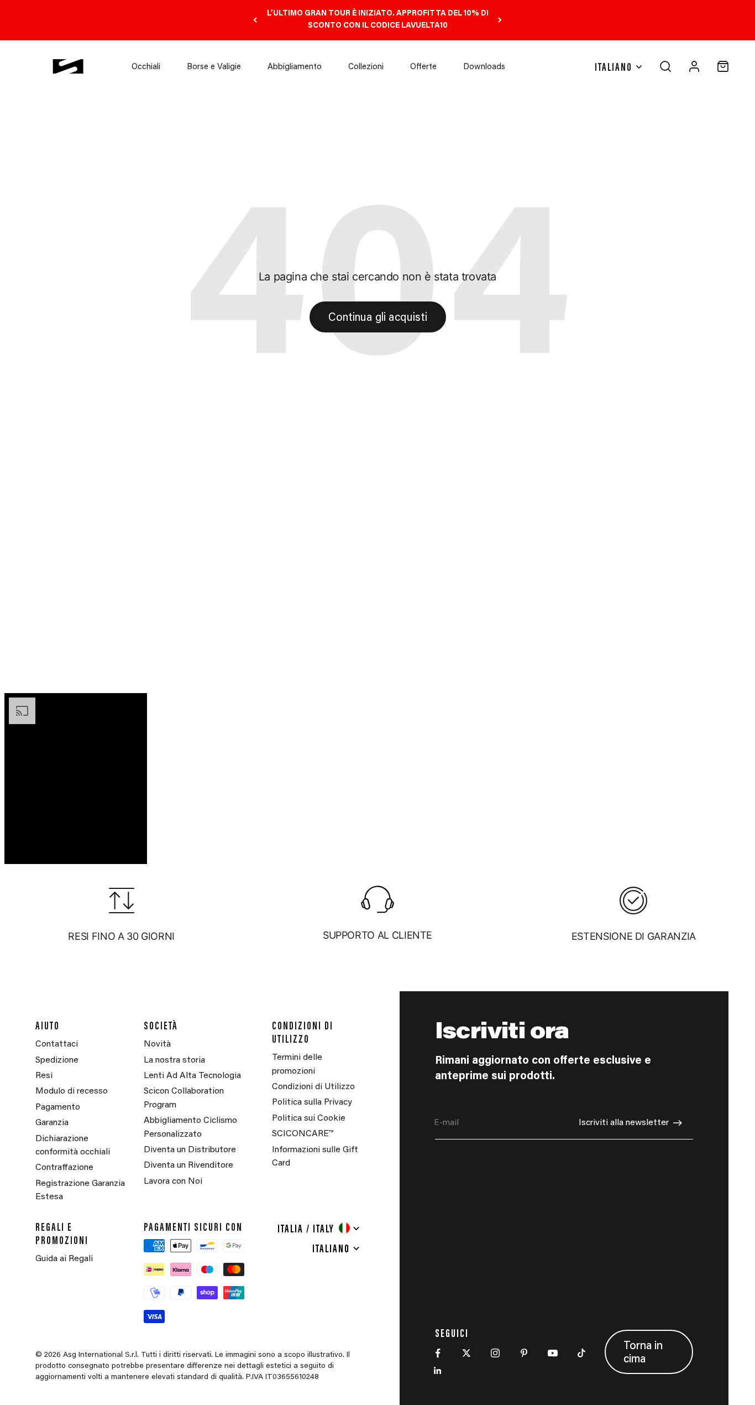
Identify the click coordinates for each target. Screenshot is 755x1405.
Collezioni (366, 67)
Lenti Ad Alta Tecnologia (192, 1075)
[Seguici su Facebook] (437, 1353)
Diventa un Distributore (190, 1150)
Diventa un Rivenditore (188, 1165)
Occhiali (146, 67)
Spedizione (56, 1060)
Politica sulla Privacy (312, 1102)
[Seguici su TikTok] (581, 1353)
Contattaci (56, 1044)
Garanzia (52, 1122)
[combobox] (319, 1228)
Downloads (484, 67)
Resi (44, 1075)
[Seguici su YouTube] (552, 1353)
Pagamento (57, 1107)
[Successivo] (500, 20)
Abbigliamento (295, 67)
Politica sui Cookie (308, 1118)
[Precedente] (255, 20)
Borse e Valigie (214, 67)
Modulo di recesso (71, 1091)
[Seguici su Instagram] (495, 1353)
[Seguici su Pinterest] (523, 1353)
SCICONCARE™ (302, 1134)
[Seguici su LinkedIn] (437, 1370)
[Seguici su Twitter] (466, 1353)
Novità (157, 1044)
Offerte (423, 67)
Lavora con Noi (173, 1181)
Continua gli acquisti (377, 318)
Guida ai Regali (64, 1259)
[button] (76, 599)
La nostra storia (174, 1060)
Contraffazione (64, 1167)
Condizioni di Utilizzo (313, 1087)
